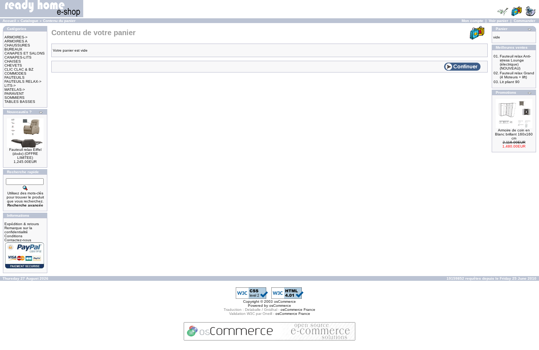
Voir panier (498, 21)
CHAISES (12, 61)
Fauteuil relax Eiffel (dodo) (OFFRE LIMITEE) (25, 154)
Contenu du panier (59, 21)
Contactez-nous (17, 240)
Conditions (13, 236)
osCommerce (285, 301)
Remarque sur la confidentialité (18, 230)
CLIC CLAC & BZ (18, 69)
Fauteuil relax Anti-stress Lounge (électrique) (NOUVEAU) (515, 62)
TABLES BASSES (19, 102)
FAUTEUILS (14, 77)
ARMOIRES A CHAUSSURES (17, 43)
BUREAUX (13, 49)
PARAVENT (14, 94)
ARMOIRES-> (15, 37)
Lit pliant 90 (510, 82)
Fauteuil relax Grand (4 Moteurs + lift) (517, 75)
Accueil (9, 21)
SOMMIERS (14, 98)
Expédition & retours (21, 224)
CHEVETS (13, 65)
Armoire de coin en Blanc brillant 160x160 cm (514, 134)
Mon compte (472, 21)
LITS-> (10, 85)
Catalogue (29, 21)
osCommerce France (297, 310)
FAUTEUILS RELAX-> (22, 81)
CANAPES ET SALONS (24, 53)
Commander (524, 21)
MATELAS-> (14, 90)
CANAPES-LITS (18, 57)
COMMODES (15, 73)
